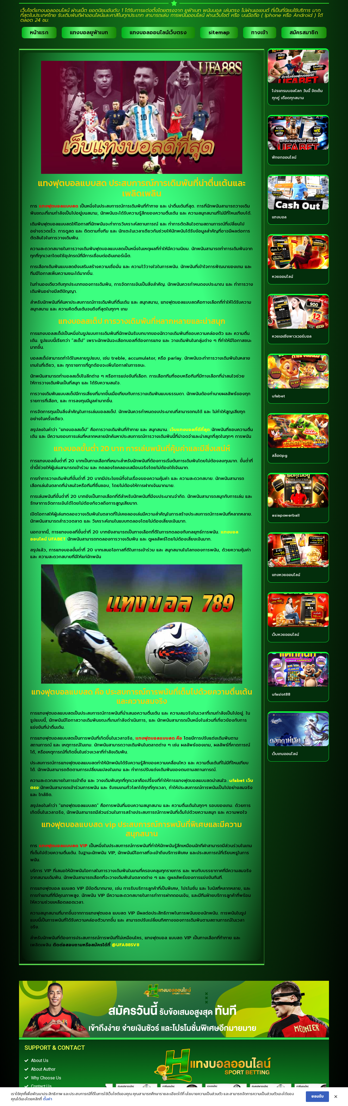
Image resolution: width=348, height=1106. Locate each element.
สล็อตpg (279, 455)
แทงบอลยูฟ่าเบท (89, 32)
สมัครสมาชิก (304, 32)
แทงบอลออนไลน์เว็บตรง (158, 32)
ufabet (278, 396)
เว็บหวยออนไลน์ (285, 634)
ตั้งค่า (47, 1099)
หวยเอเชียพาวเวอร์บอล (292, 336)
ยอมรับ (317, 1096)
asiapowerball (286, 515)
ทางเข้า (259, 32)
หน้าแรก (39, 32)
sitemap (219, 32)
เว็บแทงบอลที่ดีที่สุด (190, 429)
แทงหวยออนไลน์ (286, 575)
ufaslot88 (281, 694)
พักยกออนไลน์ (284, 157)
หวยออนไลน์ (282, 276)
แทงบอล (279, 217)
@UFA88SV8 (125, 945)
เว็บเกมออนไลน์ (285, 754)
